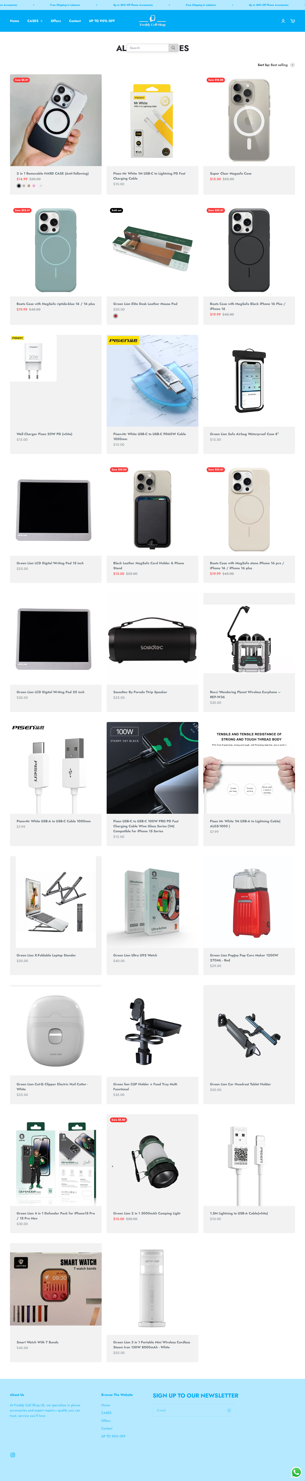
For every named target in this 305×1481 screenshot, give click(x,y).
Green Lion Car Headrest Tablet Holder (240, 1084)
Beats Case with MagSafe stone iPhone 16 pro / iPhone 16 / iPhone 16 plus (247, 565)
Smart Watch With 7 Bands (37, 1342)
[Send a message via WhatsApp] (296, 1472)
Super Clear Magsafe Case (230, 173)
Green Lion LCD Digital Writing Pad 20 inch (50, 692)
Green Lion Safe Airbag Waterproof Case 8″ (244, 434)
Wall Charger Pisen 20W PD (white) (44, 434)
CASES (32, 20)
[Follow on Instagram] (13, 1455)
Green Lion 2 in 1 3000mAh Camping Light (146, 1213)
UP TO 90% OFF (102, 20)
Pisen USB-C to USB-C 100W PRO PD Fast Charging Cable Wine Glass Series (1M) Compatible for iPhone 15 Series (145, 826)
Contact (75, 20)
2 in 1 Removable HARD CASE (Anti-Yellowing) (53, 173)
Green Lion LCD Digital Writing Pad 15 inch (50, 563)
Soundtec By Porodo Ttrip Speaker (140, 692)
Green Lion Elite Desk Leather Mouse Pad (145, 303)
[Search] (173, 48)
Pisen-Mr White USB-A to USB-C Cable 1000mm (54, 821)
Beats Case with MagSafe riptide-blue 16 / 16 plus (56, 303)
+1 (41, 185)
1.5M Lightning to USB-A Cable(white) (239, 1213)
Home (14, 20)
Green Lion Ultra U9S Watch (135, 955)
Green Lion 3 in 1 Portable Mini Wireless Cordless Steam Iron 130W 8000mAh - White (151, 1345)
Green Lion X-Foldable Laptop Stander (46, 955)
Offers (56, 20)
